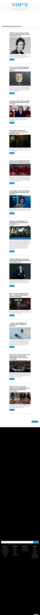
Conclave (16, 176)
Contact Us (35, 553)
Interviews (15, 552)
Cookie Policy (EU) (35, 556)
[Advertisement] (20, 19)
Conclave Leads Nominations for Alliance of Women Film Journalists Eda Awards (19, 161)
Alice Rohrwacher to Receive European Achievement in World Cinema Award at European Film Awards (19, 34)
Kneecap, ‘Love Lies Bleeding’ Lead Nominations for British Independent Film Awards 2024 (18, 222)
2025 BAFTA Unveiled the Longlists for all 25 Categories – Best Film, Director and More (19, 68)
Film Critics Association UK (13, 119)
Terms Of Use (35, 552)
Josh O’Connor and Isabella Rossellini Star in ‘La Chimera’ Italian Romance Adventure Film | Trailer (19, 295)
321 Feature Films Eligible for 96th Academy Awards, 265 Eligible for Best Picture (18, 324)
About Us (34, 549)
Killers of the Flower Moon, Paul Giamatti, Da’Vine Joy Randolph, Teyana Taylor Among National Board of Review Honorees (19, 389)
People (15, 553)
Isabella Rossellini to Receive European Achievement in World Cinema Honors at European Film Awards (19, 260)
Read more (12, 59)
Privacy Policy (35, 550)
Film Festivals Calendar (25, 550)
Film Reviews (15, 549)
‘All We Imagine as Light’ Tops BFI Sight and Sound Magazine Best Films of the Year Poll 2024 (19, 192)
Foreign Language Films (5, 550)
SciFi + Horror (5, 553)
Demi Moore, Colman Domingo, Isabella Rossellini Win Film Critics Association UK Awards (19, 102)
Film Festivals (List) (25, 549)
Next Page (35, 421)
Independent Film (5, 552)
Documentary (5, 549)
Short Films (5, 554)
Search (36, 542)
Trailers (15, 550)
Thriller (5, 556)
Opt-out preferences (34, 557)
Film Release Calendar (15, 554)
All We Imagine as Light (18, 209)
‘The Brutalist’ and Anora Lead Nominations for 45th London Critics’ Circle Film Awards (18, 132)
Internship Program (35, 554)
